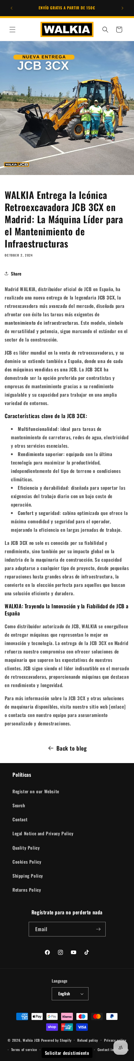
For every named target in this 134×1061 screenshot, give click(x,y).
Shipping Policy (27, 875)
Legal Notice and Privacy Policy (43, 833)
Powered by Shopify (56, 1039)
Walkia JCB (31, 1039)
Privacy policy (115, 1040)
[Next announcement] (122, 8)
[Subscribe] (98, 929)
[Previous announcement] (11, 8)
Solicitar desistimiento (67, 1052)
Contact (19, 819)
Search (18, 805)
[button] (12, 29)
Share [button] (16, 273)
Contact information (113, 1049)
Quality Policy (26, 847)
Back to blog (71, 748)
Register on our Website (35, 791)
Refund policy (87, 1040)
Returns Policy (26, 889)
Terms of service (24, 1049)
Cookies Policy (26, 861)
